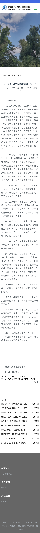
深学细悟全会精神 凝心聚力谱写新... (15, 421)
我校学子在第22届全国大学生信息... (14, 417)
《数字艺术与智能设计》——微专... (14, 408)
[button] (35, 8)
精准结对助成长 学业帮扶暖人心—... (15, 430)
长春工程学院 (6, 474)
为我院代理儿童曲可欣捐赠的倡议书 (21, 379)
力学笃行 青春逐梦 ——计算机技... (14, 438)
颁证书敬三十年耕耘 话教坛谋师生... (15, 434)
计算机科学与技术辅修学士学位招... (14, 404)
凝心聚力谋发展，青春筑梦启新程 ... (15, 412)
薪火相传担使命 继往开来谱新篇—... (15, 425)
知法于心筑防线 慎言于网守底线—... (15, 443)
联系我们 (4, 488)
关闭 (35, 382)
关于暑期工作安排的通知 (17, 377)
